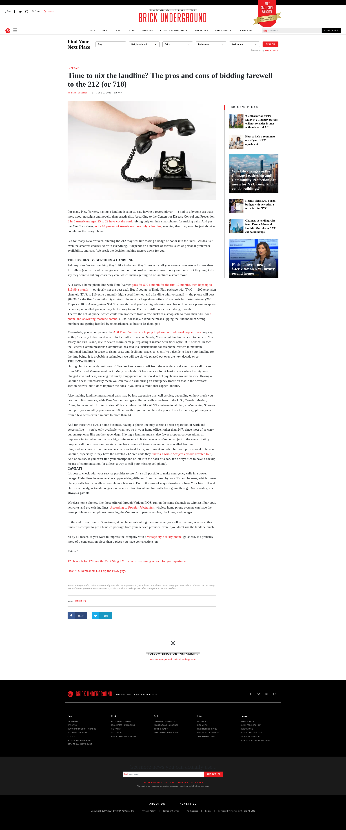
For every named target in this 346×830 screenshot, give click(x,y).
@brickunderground (161, 659)
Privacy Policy (149, 810)
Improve (147, 30)
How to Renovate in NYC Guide (255, 740)
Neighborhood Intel (207, 729)
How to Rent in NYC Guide (123, 736)
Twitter (20, 11)
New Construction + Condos (82, 729)
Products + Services (250, 736)
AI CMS (251, 810)
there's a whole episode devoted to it (181, 454)
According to (132, 507)
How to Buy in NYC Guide (80, 744)
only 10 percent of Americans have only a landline (128, 226)
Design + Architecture (251, 733)
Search (270, 44)
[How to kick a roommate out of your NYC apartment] (236, 142)
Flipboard (36, 11)
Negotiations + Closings (166, 725)
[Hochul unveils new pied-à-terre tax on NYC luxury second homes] (253, 258)
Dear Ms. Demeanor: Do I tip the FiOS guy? (97, 571)
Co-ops (71, 736)
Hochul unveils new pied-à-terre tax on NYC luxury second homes (253, 268)
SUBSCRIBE (331, 30)
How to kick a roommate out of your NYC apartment (260, 140)
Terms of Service (171, 810)
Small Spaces (247, 721)
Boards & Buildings (173, 30)
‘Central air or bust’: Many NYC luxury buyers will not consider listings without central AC (261, 121)
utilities (80, 601)
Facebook (14, 11)
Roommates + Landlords (123, 725)
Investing (72, 725)
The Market (73, 721)
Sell (119, 30)
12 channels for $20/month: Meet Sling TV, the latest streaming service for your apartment (127, 561)
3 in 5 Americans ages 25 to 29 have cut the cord (100, 221)
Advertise (201, 30)
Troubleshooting (205, 736)
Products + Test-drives (208, 733)
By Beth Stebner (78, 93)
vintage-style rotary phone (164, 536)
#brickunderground (185, 659)
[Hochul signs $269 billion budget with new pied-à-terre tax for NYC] (236, 206)
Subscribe (214, 774)
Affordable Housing (78, 733)
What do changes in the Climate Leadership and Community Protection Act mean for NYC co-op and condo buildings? (254, 180)
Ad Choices (192, 810)
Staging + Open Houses (165, 721)
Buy (92, 30)
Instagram (26, 11)
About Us (246, 30)
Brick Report (224, 30)
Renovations (247, 729)
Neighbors (202, 721)
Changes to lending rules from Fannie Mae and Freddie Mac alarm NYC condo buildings (260, 226)
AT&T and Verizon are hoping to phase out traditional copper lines (157, 332)
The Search (116, 733)
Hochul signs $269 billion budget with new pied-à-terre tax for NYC (260, 204)
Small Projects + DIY (251, 725)
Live (132, 30)
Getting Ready (161, 729)
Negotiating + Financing (79, 740)
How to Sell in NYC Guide (166, 733)
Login (208, 810)
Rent (106, 30)
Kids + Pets (202, 725)
